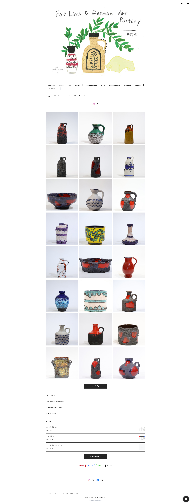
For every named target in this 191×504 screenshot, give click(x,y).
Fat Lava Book (114, 85)
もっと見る (95, 386)
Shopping (51, 85)
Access (77, 85)
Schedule (127, 85)
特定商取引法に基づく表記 (71, 493)
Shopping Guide (90, 85)
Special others (51, 413)
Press (103, 85)
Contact (138, 85)
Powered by (93, 500)
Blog (69, 85)
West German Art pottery (63, 96)
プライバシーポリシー (53, 493)
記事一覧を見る (95, 456)
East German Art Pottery (54, 407)
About (61, 85)
